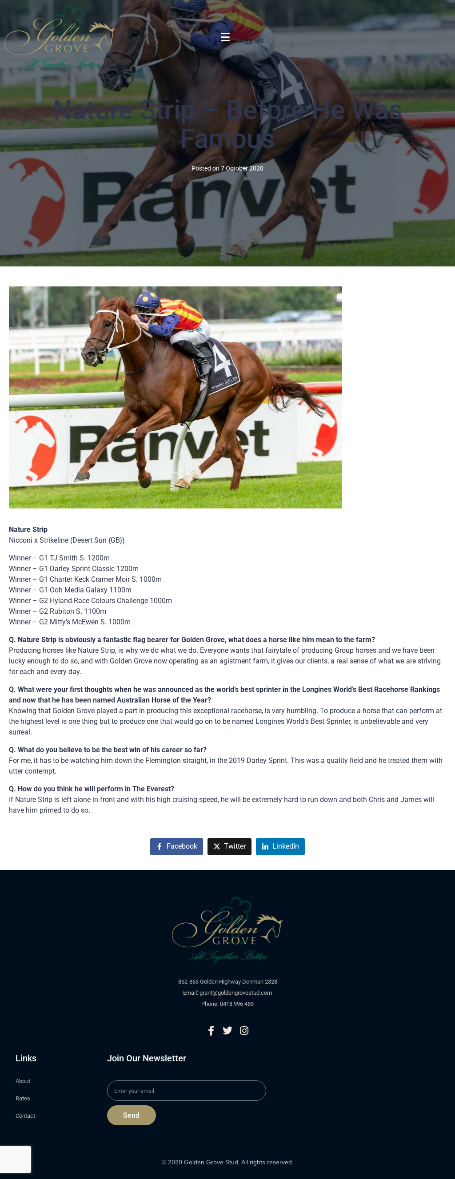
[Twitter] (227, 1031)
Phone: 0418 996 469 (227, 1003)
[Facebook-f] (211, 1031)
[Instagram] (244, 1031)
